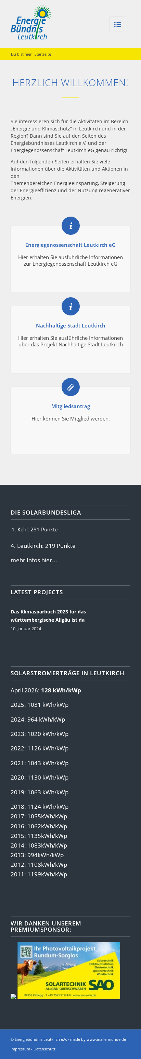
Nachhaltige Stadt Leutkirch (70, 325)
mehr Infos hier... (34, 560)
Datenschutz (44, 1048)
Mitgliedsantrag (70, 406)
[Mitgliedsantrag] (71, 387)
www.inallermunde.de (106, 1039)
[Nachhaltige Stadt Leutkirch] (71, 306)
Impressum (20, 1048)
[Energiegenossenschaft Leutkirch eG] (71, 226)
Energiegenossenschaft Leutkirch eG (70, 244)
